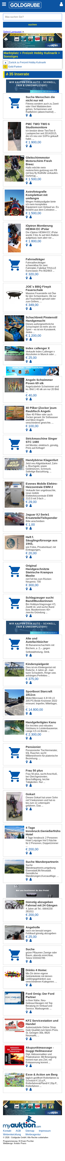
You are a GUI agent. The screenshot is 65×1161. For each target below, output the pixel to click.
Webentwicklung (12, 1134)
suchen (32, 24)
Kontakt (7, 1131)
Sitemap (29, 1131)
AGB (18, 1131)
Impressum (45, 1131)
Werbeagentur (33, 1134)
